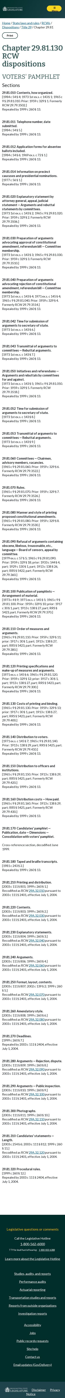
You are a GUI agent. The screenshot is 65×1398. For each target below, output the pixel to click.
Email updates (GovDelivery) (32, 1365)
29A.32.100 (36, 1094)
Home (6, 23)
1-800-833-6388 (47, 1250)
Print (10, 35)
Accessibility (32, 1325)
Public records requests (32, 1341)
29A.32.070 (36, 994)
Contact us (32, 1357)
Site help (32, 1349)
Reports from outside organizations (33, 1305)
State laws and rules (26, 23)
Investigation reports (32, 1313)
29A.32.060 (36, 965)
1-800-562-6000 (32, 1244)
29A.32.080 (36, 1019)
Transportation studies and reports (32, 1297)
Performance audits (32, 1282)
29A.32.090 (36, 1069)
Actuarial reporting (32, 1290)
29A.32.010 (36, 891)
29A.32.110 (36, 1119)
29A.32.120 (36, 1152)
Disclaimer (39, 1390)
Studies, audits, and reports (32, 1274)
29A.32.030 (36, 915)
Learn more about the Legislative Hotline (32, 1259)
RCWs (46, 23)
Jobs (32, 1333)
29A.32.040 (36, 940)
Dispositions (10, 27)
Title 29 (26, 27)
